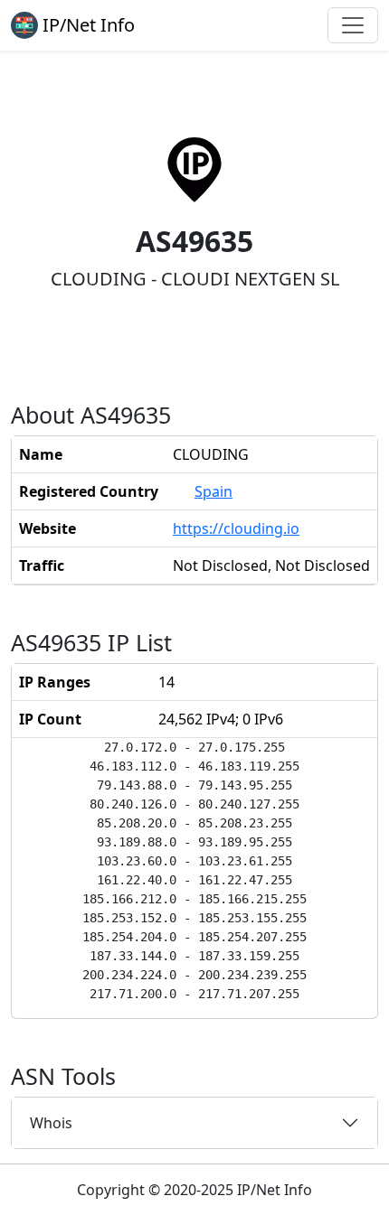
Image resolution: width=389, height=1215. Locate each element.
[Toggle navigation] (352, 25)
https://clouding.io (236, 528)
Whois (51, 1123)
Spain (213, 491)
